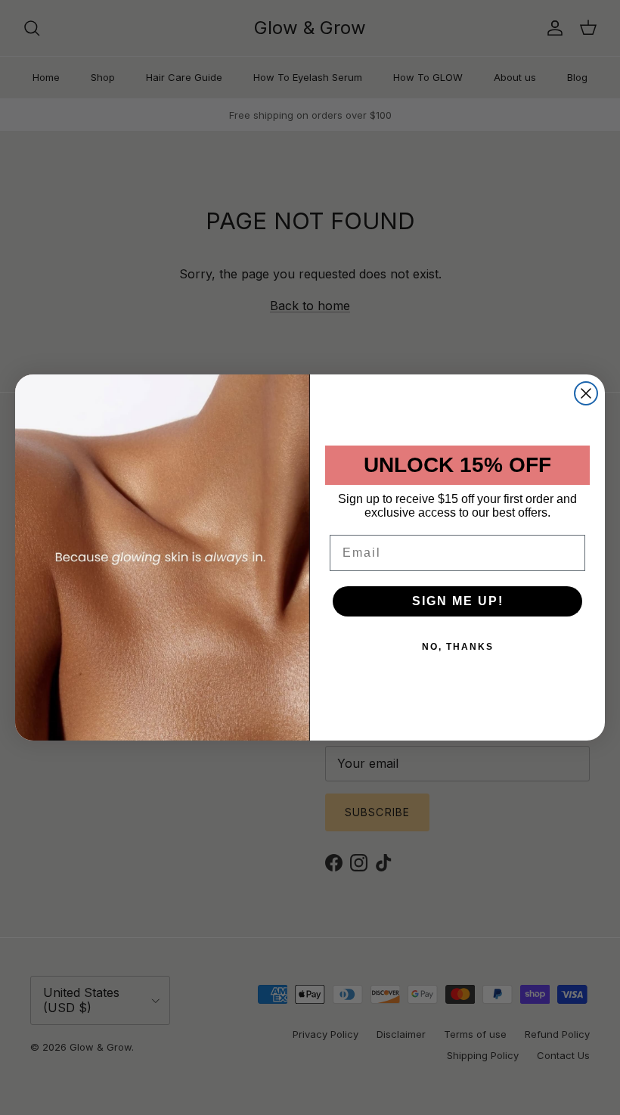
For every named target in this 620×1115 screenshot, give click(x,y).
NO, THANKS (458, 646)
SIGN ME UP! (458, 601)
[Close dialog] (586, 393)
